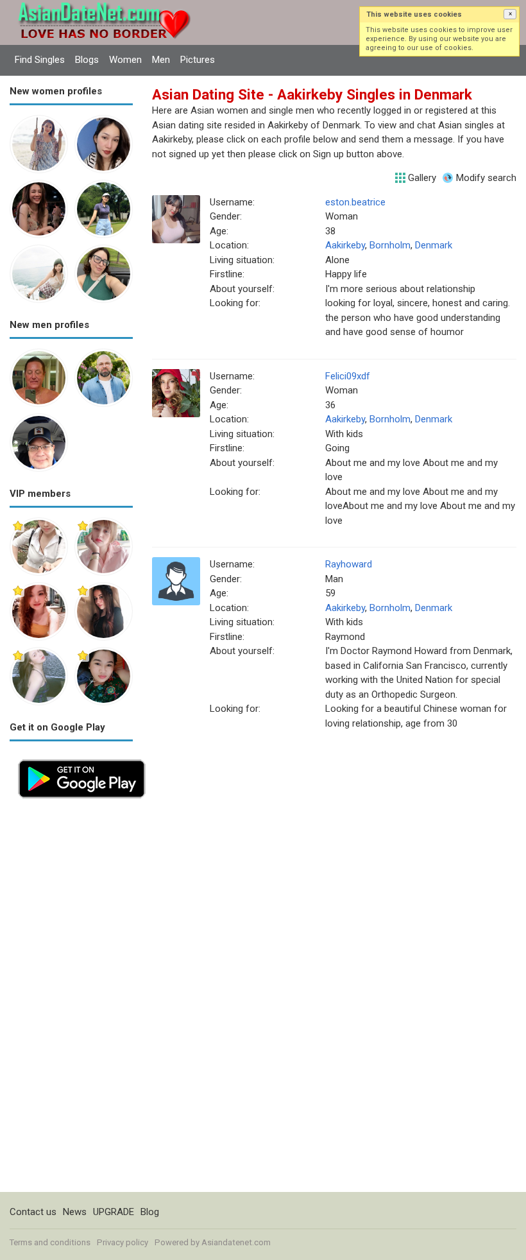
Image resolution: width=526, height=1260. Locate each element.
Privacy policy (122, 1242)
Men (161, 59)
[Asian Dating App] (82, 758)
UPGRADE (113, 1212)
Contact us (33, 1212)
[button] (510, 14)
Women (125, 59)
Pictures (197, 59)
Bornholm (390, 245)
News (75, 1212)
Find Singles (40, 59)
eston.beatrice (355, 202)
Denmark (433, 245)
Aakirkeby (345, 245)
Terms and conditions (50, 1242)
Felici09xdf (347, 376)
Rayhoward (348, 564)
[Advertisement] (71, 999)
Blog (149, 1212)
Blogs (87, 59)
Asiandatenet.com (236, 1242)
